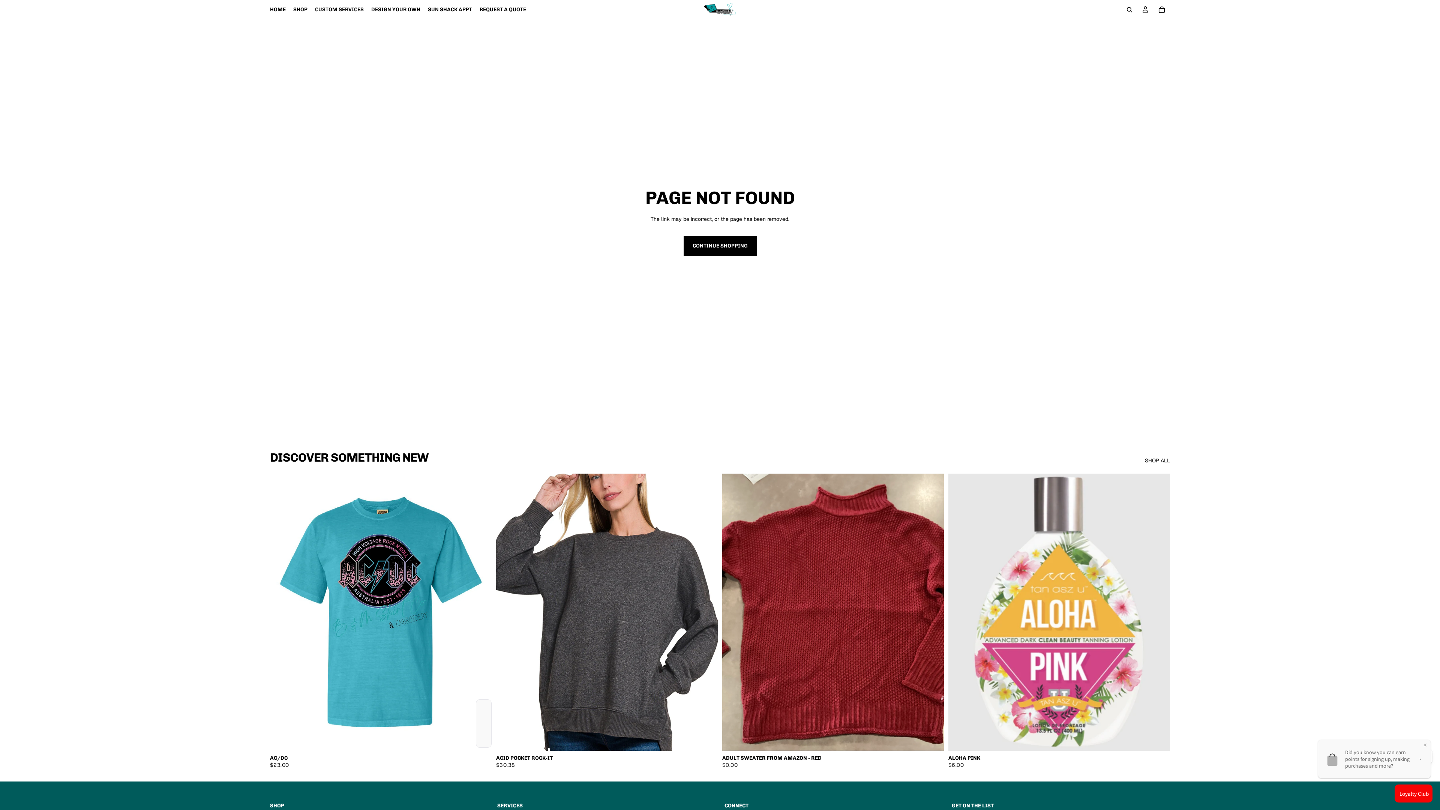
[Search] (1129, 10)
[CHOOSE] (480, 739)
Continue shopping (720, 246)
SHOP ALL (1157, 460)
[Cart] (1162, 10)
